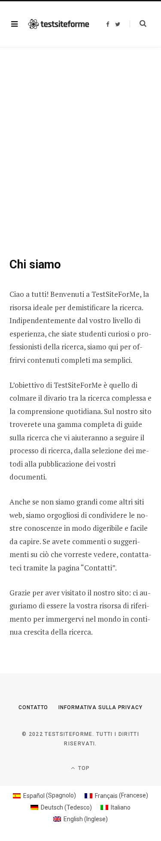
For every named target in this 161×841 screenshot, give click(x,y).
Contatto (33, 707)
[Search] (138, 23)
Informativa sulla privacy (100, 707)
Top (83, 768)
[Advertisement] (80, 132)
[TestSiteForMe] (59, 24)
